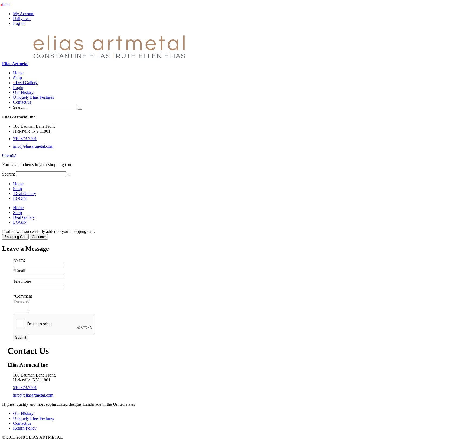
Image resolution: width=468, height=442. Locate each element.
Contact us (22, 102)
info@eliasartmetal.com (33, 146)
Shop (17, 77)
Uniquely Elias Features (33, 97)
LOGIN (20, 198)
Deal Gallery (25, 82)
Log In (19, 23)
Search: (19, 107)
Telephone (22, 281)
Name (19, 260)
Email (19, 270)
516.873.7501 (25, 138)
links (6, 4)
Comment (22, 296)
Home (18, 73)
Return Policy (25, 428)
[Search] (80, 109)
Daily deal (22, 18)
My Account (23, 13)
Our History (23, 92)
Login (18, 87)
